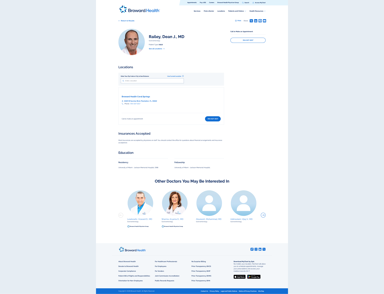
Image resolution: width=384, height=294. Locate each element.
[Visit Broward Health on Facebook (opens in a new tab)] (252, 249)
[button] (245, 3)
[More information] (183, 76)
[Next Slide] (263, 215)
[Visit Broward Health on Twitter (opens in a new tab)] (264, 249)
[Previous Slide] (120, 215)
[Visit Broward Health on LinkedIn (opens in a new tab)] (260, 249)
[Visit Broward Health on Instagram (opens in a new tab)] (256, 249)
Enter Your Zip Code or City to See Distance (135, 76)
